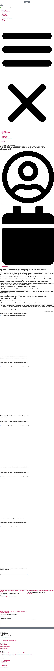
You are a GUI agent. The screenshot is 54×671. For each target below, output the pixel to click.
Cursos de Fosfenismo (7, 18)
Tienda (3, 20)
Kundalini (4, 14)
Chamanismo (5, 15)
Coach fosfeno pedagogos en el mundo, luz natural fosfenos (13, 652)
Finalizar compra (6, 660)
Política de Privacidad (5, 646)
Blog (3, 19)
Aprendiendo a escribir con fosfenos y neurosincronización (40, 590)
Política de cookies (4, 648)
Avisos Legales (3, 644)
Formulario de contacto (5, 637)
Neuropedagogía (6, 11)
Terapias (4, 10)
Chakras (4, 13)
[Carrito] (1, 4)
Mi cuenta (4, 661)
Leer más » (2, 594)
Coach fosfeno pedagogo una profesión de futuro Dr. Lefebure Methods (16, 654)
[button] (27, 76)
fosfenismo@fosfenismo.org (9, 640)
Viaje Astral (4, 16)
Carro (3, 659)
